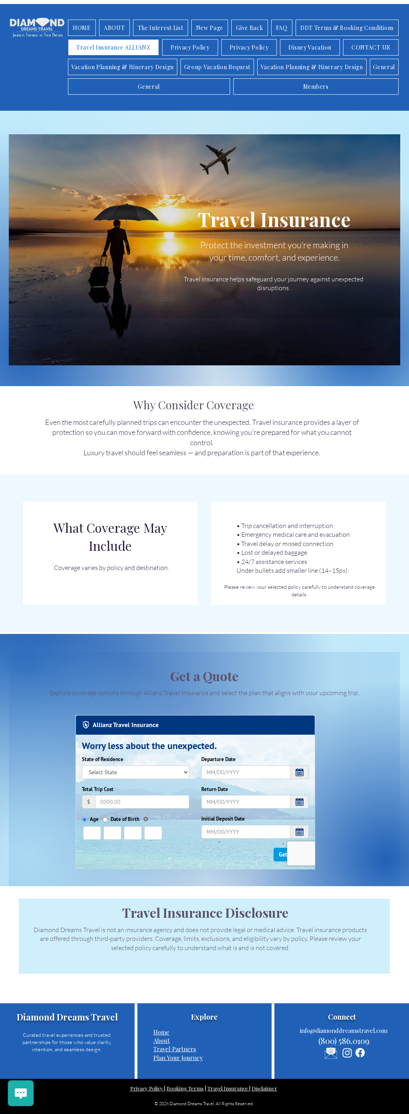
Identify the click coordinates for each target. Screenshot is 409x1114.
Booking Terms (185, 1088)
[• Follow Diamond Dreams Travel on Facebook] (360, 1052)
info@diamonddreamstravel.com (343, 1030)
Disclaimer (264, 1088)
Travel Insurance (228, 1088)
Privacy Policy (147, 1088)
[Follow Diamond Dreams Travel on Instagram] (347, 1052)
